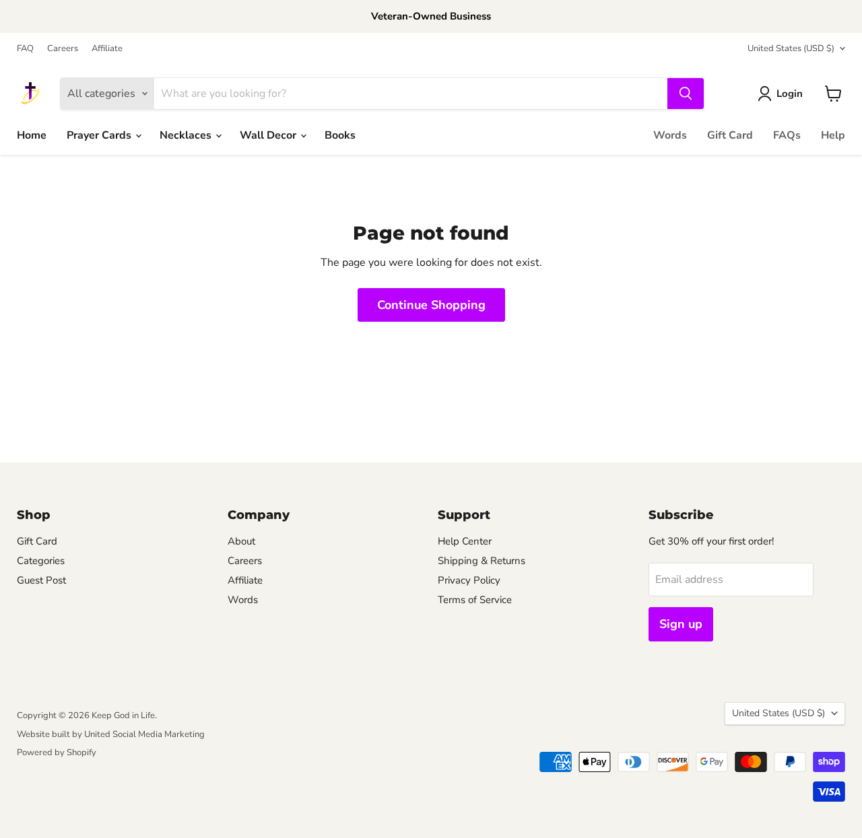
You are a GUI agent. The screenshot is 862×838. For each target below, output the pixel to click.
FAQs (787, 135)
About (241, 541)
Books (340, 135)
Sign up (680, 624)
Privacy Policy (469, 580)
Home (31, 135)
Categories (41, 560)
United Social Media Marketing (144, 734)
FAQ (25, 49)
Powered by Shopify (56, 752)
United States (791, 48)
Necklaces (187, 135)
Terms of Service (475, 599)
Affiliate (107, 49)
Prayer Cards (100, 135)
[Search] (685, 93)
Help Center (465, 541)
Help (833, 135)
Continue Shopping (431, 305)
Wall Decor (269, 135)
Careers (62, 49)
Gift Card (730, 135)
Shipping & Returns (481, 560)
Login (789, 93)
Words (670, 135)
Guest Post (41, 580)
